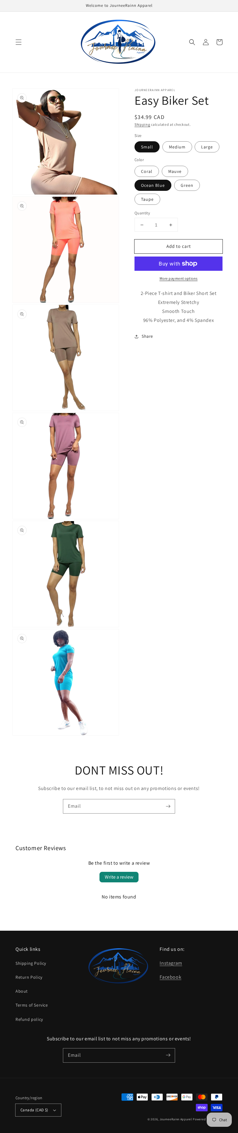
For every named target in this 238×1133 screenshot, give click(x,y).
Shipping (142, 124)
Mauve (175, 171)
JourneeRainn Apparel (176, 1119)
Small (147, 147)
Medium (177, 147)
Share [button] (147, 336)
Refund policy (29, 1019)
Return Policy (28, 977)
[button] (18, 42)
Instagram (171, 963)
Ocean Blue (153, 185)
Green (187, 185)
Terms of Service (31, 1005)
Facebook (170, 977)
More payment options (179, 278)
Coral (146, 171)
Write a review (119, 877)
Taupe (147, 199)
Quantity (142, 213)
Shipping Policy (30, 963)
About (21, 991)
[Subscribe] (168, 806)
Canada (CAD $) (34, 1110)
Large (207, 147)
